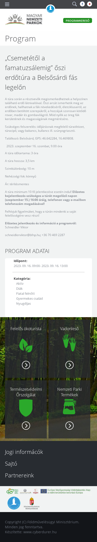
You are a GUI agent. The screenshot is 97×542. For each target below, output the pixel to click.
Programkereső (78, 20)
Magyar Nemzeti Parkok (23, 20)
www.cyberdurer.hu (40, 532)
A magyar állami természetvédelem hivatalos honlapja (50, 9)
